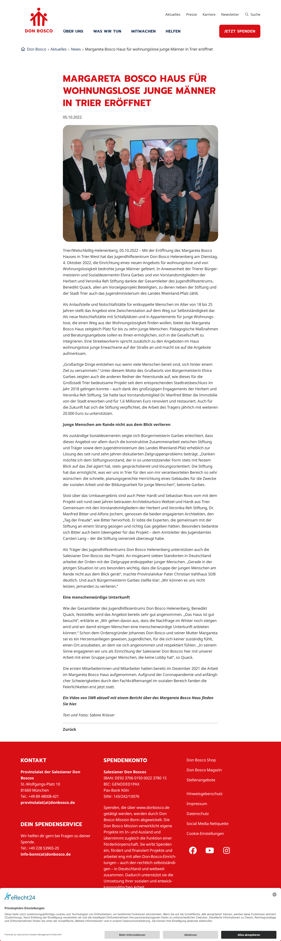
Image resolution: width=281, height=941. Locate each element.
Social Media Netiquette (207, 823)
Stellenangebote (201, 779)
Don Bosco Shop (201, 760)
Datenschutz (198, 813)
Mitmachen (143, 31)
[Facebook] (192, 850)
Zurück (69, 729)
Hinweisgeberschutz (205, 793)
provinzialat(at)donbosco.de (48, 802)
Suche (255, 14)
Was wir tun (107, 31)
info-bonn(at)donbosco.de (46, 854)
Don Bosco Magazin (204, 769)
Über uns (73, 31)
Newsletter (230, 14)
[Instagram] (225, 850)
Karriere (209, 14)
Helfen (173, 31)
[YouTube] (208, 850)
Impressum (197, 803)
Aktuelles (172, 14)
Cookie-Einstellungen (205, 833)
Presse (191, 14)
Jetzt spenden (239, 31)
